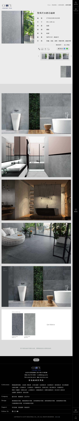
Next (31, 27)
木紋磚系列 (50, 385)
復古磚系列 (53, 387)
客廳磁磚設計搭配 (27, 401)
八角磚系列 (30, 387)
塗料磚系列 (58, 385)
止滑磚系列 (31, 390)
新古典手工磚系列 (60, 390)
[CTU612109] (62, 72)
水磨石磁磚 (61, 5)
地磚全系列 (24, 390)
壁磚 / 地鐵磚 (16, 390)
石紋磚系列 (43, 385)
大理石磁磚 (35, 385)
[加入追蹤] (31, 40)
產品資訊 (54, 5)
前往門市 (27, 396)
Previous (4, 27)
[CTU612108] (68, 72)
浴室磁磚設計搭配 (38, 401)
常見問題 (14, 407)
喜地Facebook (12, 411)
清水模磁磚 (65, 385)
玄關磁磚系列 (39, 390)
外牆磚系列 (60, 387)
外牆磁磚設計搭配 (17, 403)
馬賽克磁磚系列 (49, 390)
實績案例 (20, 396)
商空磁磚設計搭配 (28, 403)
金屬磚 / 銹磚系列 (17, 392)
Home (49, 5)
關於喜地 (14, 396)
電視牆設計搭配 (16, 401)
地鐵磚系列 (38, 387)
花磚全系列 (45, 387)
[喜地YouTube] (17, 411)
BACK (36, 359)
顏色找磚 (25, 392)
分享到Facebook (64, 48)
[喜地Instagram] (15, 411)
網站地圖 (57, 417)
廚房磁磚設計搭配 (50, 401)
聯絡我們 (27, 407)
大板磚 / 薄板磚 (26, 385)
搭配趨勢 (20, 407)
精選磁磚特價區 (16, 385)
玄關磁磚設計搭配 (61, 401)
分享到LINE (67, 48)
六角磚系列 (23, 387)
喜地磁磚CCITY (7, 6)
